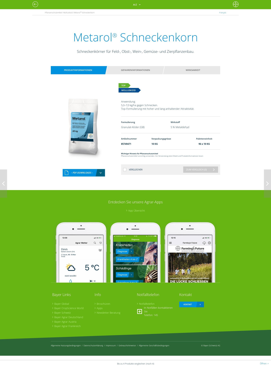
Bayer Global (61, 303)
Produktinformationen (78, 70)
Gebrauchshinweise (127, 345)
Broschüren (103, 303)
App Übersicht (136, 210)
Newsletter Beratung (108, 312)
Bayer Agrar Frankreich (67, 326)
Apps (99, 308)
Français (222, 12)
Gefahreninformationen (135, 70)
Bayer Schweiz (62, 312)
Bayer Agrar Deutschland (68, 317)
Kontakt (187, 304)
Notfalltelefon (147, 303)
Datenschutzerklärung (93, 345)
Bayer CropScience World (69, 308)
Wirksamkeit (193, 70)
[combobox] (84, 173)
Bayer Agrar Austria (65, 321)
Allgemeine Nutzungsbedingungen (66, 345)
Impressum (111, 345)
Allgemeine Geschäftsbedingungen (154, 345)
